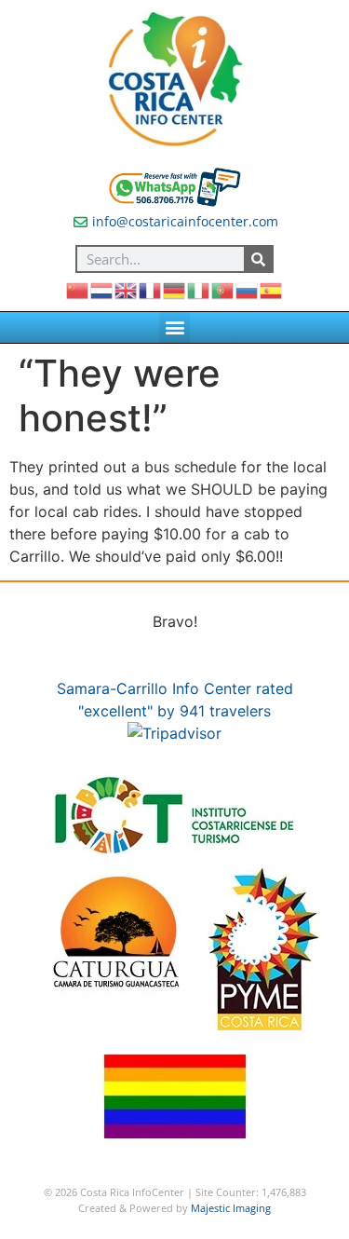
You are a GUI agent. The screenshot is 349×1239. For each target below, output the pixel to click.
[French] (151, 288)
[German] (175, 288)
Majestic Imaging (231, 1208)
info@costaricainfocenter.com (185, 221)
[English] (126, 288)
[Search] (258, 259)
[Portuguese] (223, 288)
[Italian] (199, 288)
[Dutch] (102, 288)
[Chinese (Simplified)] (78, 288)
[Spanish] (272, 288)
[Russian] (247, 288)
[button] (174, 327)
